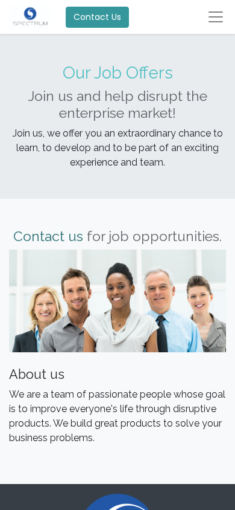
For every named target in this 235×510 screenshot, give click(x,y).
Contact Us (97, 17)
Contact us (48, 236)
